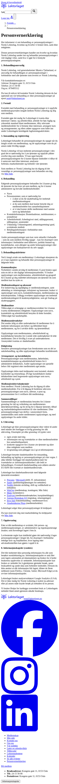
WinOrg (10, 490)
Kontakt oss (12, 740)
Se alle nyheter (13, 758)
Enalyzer (11, 495)
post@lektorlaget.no (15, 98)
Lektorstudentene (14, 753)
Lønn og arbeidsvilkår (17, 748)
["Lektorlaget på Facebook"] (29, 628)
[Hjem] (12, 7)
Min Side (8, 174)
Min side (11, 738)
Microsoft (20, 480)
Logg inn (5, 18)
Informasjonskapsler (10, 781)
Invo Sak (11, 500)
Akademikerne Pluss (16, 503)
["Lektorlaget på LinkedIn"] (29, 713)
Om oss (10, 743)
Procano (10, 480)
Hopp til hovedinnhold (11, 2)
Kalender (11, 756)
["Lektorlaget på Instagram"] (29, 676)
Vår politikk (12, 746)
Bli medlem (6, 766)
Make (9, 493)
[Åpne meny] (14, 16)
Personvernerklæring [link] (16, 28)
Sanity (10, 482)
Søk (3, 12)
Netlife (10, 485)
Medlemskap (12, 735)
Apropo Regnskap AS (17, 498)
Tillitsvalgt (11, 751)
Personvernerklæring (16, 761)
